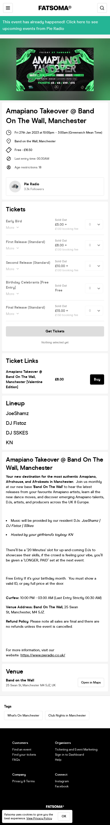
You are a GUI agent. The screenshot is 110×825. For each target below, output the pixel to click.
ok (64, 816)
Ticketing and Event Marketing (76, 749)
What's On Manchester (23, 715)
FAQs (16, 760)
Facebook (62, 786)
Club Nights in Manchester (67, 715)
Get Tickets (55, 331)
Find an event (21, 749)
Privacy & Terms (23, 781)
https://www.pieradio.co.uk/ (42, 655)
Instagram (62, 781)
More (10, 227)
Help (58, 760)
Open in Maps (91, 682)
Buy (97, 379)
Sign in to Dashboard (69, 754)
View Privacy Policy (39, 818)
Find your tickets (24, 754)
